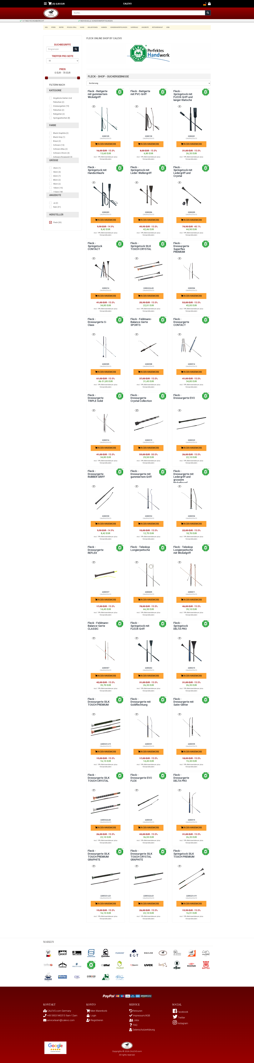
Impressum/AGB (141, 1015)
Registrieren (96, 1020)
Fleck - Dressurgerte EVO (184, 397)
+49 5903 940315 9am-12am (61, 1015)
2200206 (148, 212)
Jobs (167, 27)
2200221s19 (191, 896)
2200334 (191, 516)
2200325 (148, 820)
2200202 (148, 668)
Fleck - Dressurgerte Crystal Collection (141, 398)
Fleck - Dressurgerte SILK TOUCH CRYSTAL (99, 777)
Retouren (137, 1010)
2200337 (105, 592)
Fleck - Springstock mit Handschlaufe (97, 170)
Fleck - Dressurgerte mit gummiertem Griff (141, 473)
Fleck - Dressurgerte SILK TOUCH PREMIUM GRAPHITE (99, 855)
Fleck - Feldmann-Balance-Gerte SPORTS (141, 322)
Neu (46, 27)
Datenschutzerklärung (143, 1029)
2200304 (191, 288)
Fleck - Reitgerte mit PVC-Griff (140, 93)
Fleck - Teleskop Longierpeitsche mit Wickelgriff (183, 549)
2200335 (191, 744)
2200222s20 (148, 288)
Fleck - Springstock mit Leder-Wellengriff (141, 170)
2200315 (191, 820)
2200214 (105, 288)
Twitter (181, 1017)
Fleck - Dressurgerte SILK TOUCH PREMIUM (99, 701)
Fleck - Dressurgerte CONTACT (181, 322)
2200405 (148, 592)
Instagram (182, 1023)
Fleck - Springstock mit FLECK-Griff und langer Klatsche (183, 95)
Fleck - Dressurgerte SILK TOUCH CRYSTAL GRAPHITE (141, 855)
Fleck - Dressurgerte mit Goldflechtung (141, 701)
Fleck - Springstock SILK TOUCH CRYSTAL (141, 246)
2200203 (105, 212)
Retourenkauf (157, 27)
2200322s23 (148, 896)
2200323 (191, 440)
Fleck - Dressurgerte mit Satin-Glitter (183, 701)
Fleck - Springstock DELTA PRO (180, 625)
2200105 (105, 136)
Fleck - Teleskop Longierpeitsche (140, 548)
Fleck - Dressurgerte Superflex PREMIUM (181, 247)
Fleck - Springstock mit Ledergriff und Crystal (182, 171)
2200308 (148, 364)
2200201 (191, 136)
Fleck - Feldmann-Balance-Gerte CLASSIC (98, 625)
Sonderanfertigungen (118, 27)
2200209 (191, 212)
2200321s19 (105, 744)
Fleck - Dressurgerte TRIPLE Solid (95, 398)
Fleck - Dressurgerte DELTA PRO (181, 777)
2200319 (148, 440)
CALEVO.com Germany (59, 1010)
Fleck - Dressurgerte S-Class (97, 322)
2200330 (105, 516)
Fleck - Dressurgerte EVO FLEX (141, 777)
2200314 (191, 364)
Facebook (182, 1011)
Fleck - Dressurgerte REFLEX (95, 549)
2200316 (105, 440)
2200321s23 (105, 896)
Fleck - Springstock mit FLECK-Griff (140, 625)
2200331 (148, 744)
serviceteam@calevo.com (60, 1020)
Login (93, 1015)
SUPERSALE (134, 27)
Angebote (145, 27)
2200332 (148, 516)
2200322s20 (105, 820)
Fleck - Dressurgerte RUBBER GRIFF (96, 473)
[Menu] (45, 3)
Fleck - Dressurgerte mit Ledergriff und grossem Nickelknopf (183, 476)
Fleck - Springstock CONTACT (95, 246)
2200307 (105, 668)
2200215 (191, 668)
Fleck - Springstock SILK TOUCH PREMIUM (183, 853)
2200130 (148, 136)
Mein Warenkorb (98, 1010)
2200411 (191, 592)
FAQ (135, 1025)
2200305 (105, 364)
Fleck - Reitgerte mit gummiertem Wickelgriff (97, 94)
